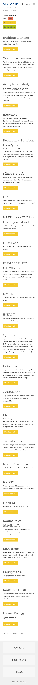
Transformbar (14, 441)
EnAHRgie (11, 548)
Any (4, 18)
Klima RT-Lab (13, 173)
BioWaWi (10, 114)
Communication (9, 23)
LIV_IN (8, 294)
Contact (19, 647)
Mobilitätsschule (15, 464)
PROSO (8, 482)
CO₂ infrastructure (17, 58)
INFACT (9, 314)
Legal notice (19, 659)
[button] (34, 4)
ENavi (7, 415)
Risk (10, 18)
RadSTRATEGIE (15, 590)
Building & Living (16, 37)
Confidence (11, 392)
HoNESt (9, 502)
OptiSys (9, 335)
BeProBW (10, 366)
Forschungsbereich (9, 15)
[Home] (11, 4)
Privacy (19, 671)
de (27, 4)
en (30, 4)
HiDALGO (10, 242)
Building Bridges (9, 27)
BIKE (7, 197)
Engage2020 (12, 572)
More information (10, 49)
